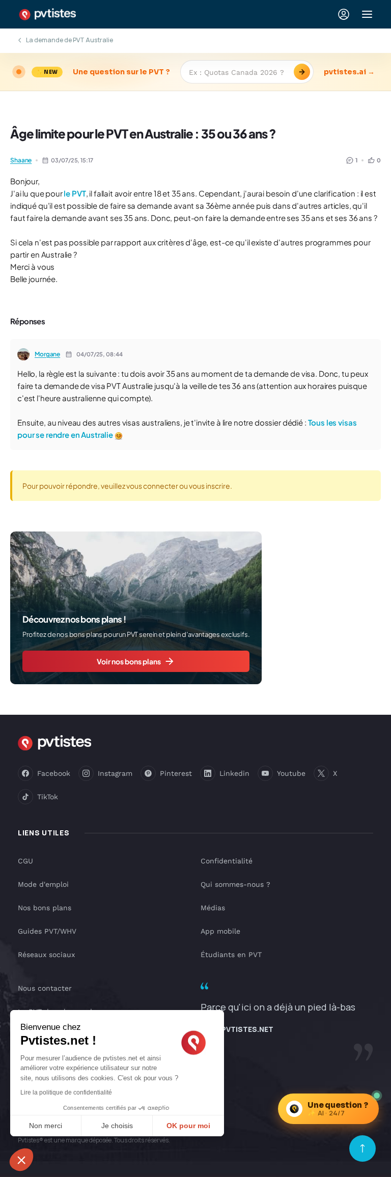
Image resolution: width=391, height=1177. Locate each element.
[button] (21, 1159)
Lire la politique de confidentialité (66, 1092)
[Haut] (362, 1148)
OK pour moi (188, 1126)
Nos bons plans (44, 908)
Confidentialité (227, 861)
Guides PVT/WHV (47, 931)
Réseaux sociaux (46, 954)
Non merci (45, 1126)
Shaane (21, 160)
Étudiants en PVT (231, 954)
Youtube (291, 773)
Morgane (47, 354)
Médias (213, 908)
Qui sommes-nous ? (235, 884)
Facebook (53, 773)
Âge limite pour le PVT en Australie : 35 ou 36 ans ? (143, 133)
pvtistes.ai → (349, 71)
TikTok (47, 797)
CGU (25, 861)
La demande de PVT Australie (69, 40)
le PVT (75, 193)
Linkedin (234, 773)
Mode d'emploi (43, 884)
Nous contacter (45, 988)
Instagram (115, 773)
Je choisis (117, 1126)
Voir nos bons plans (129, 661)
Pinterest (176, 773)
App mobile (220, 931)
